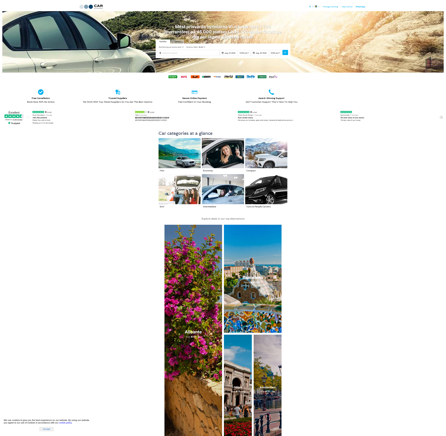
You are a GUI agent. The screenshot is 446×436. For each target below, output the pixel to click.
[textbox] (188, 53)
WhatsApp (360, 7)
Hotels (178, 41)
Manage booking (330, 7)
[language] (317, 6)
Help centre (347, 7)
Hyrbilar (163, 41)
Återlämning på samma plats (170, 47)
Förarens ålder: (194, 47)
